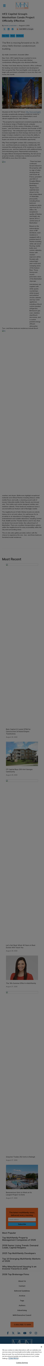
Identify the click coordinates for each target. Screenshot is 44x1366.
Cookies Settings (22, 1363)
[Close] (41, 1346)
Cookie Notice (13, 1358)
